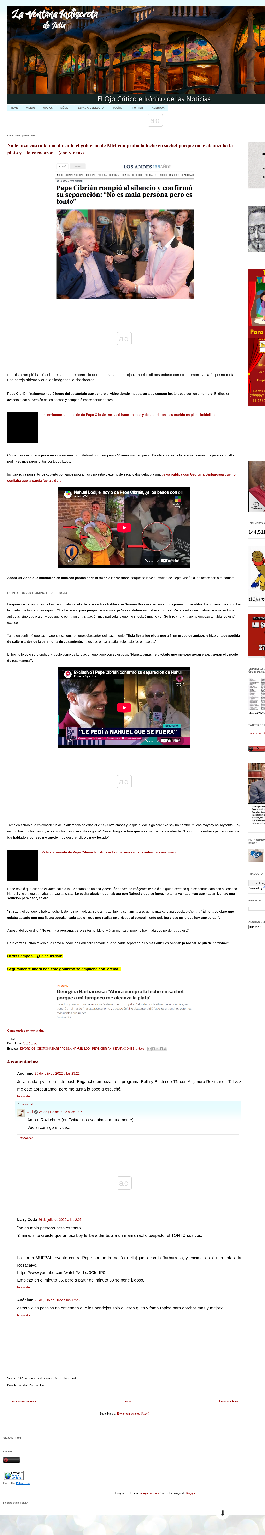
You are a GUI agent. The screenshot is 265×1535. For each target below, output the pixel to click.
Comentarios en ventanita (25, 1030)
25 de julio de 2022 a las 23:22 (57, 1073)
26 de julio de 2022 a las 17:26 (57, 1300)
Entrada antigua (228, 1401)
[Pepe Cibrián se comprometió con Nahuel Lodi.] (22, 865)
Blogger (190, 1493)
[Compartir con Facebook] (161, 1049)
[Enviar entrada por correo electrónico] (12, 1038)
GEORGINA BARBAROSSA (54, 1048)
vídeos (140, 1048)
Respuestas (28, 1104)
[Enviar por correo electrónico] (149, 1049)
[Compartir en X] (157, 1049)
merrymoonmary (149, 1493)
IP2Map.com (23, 1483)
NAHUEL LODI (81, 1048)
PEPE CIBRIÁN (101, 1048)
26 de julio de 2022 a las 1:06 (60, 1112)
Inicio (127, 1401)
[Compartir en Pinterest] (165, 1049)
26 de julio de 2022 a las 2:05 (60, 1220)
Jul (30, 1112)
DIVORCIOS (27, 1048)
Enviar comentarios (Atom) (133, 1413)
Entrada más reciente (23, 1401)
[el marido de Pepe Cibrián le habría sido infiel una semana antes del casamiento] (22, 427)
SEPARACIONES (123, 1048)
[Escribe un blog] (153, 1049)
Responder (23, 1096)
